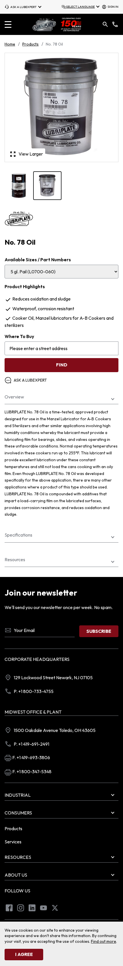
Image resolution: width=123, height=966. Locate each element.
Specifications (18, 535)
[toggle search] (105, 24)
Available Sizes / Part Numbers (38, 259)
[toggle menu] (8, 24)
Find (61, 365)
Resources (15, 559)
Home (10, 44)
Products (30, 44)
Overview (14, 397)
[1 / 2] (47, 185)
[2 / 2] (19, 185)
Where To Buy (19, 336)
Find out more (103, 941)
